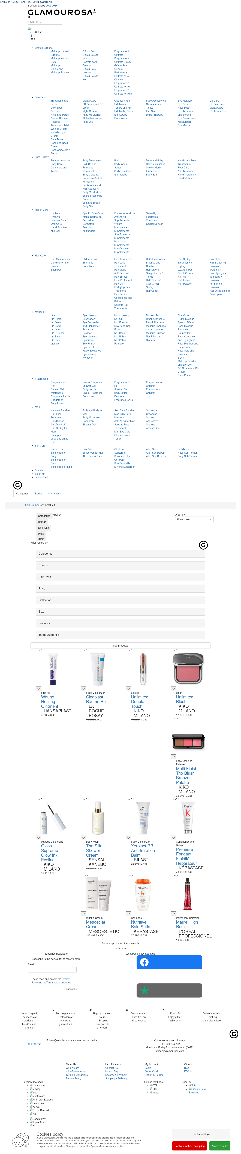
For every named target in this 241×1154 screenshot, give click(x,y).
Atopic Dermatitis (92, 216)
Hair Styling (184, 259)
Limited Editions (44, 47)
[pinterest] (35, 1044)
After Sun (151, 449)
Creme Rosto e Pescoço (59, 119)
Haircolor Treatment (215, 267)
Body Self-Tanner (187, 456)
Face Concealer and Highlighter (187, 338)
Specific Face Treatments (121, 426)
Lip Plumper (57, 333)
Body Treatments (92, 160)
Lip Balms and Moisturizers (217, 105)
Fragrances (41, 378)
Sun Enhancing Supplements (122, 236)
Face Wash (120, 118)
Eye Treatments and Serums (186, 112)
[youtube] (29, 1044)
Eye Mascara (90, 336)
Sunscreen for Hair (93, 452)
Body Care (57, 164)
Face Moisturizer (92, 114)
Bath (116, 160)
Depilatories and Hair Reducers (92, 186)
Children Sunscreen (120, 450)
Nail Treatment (186, 171)
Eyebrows (88, 340)
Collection (45, 600)
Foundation (184, 333)
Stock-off (39, 473)
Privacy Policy (73, 1078)
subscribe (71, 989)
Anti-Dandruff (121, 273)
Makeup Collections (57, 67)
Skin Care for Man (124, 410)
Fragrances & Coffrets (121, 53)
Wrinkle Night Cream (58, 133)
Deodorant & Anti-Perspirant (93, 179)
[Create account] (31, 35)
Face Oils (88, 121)
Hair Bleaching (218, 262)
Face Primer (185, 375)
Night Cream (90, 111)
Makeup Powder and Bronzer (187, 362)
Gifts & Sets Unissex (89, 70)
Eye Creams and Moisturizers (187, 119)
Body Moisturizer (92, 192)
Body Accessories (61, 160)
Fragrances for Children (154, 383)
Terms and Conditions (58, 982)
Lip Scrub (56, 326)
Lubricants (152, 216)
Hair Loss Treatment (120, 264)
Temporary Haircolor (216, 278)
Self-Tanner (184, 449)
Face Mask (57, 139)
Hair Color (215, 259)
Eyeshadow (89, 319)
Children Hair (90, 259)
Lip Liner (56, 329)
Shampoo (56, 269)
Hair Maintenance (61, 259)
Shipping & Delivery (116, 1078)
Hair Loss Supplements (121, 243)
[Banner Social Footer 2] (169, 990)
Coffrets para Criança (90, 63)
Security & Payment (116, 1075)
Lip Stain (56, 340)
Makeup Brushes (155, 333)
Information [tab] (54, 493)
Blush (181, 357)
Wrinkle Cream (59, 128)
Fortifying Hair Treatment (122, 288)
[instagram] (32, 1044)
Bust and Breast (91, 202)
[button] (194, 519)
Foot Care (183, 167)
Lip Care (214, 100)
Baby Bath (152, 174)
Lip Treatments (218, 111)
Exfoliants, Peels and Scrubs (123, 112)
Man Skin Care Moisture (122, 415)
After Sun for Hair (92, 456)
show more (120, 948)
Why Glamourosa (75, 1071)
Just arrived (41, 477)
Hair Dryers (152, 269)
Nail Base (119, 333)
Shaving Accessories (152, 426)
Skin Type (43, 527)
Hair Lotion (184, 280)
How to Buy (111, 1071)
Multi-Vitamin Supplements (121, 250)
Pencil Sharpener (155, 322)
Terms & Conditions (77, 1075)
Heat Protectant (123, 280)
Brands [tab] (38, 493)
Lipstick (55, 343)
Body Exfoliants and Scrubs (122, 172)
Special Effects (186, 322)
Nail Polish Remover (120, 341)
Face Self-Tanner (187, 452)
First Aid (55, 216)
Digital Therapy (154, 114)
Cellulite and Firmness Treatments (89, 167)
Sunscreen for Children (122, 457)
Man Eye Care (122, 431)
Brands (39, 470)
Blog (186, 1068)
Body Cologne (90, 174)
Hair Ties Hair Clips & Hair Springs (153, 283)
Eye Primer (89, 343)
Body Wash (120, 164)
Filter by (40, 538)
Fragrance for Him (61, 396)
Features (44, 623)
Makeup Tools (154, 315)
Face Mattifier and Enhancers (188, 345)
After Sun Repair (155, 452)
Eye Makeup (185, 100)
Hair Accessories (155, 259)
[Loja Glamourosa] (120, 12)
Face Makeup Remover (185, 327)
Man (37, 407)
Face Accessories (156, 100)
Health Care (41, 209)
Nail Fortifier (121, 322)
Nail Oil (118, 319)
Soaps (117, 167)
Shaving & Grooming (151, 412)
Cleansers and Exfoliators (122, 102)
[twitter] (39, 1044)
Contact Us (111, 1068)
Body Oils (88, 206)
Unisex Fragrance (93, 382)
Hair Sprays (120, 276)
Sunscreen (57, 449)
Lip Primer (56, 319)
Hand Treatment (187, 174)
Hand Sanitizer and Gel (59, 229)
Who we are (72, 1068)
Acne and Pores (60, 114)
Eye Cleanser (185, 104)
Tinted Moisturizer (93, 118)
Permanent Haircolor (216, 285)
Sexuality (151, 213)
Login (148, 1068)
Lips (53, 315)
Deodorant (57, 400)
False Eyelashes (92, 350)
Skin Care (40, 97)
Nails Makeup (121, 315)
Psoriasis (88, 227)
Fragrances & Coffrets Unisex (122, 60)
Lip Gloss (56, 322)
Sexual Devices (154, 223)
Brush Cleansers (155, 319)
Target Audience (49, 635)
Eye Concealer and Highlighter (91, 324)
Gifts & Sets (89, 51)
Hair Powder (185, 283)
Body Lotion (57, 403)
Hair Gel (182, 276)
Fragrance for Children (153, 390)
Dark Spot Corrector (56, 109)
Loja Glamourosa (34, 505)
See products (120, 645)
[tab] (120, 554)
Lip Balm (56, 336)
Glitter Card (151, 1071)
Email (31, 964)
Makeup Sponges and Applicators (156, 327)
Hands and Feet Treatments (187, 162)
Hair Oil (118, 283)
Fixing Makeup (186, 319)
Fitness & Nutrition (124, 213)
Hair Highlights (218, 273)
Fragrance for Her (124, 400)
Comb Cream (185, 273)
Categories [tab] (22, 493)
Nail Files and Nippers (153, 338)
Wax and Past (185, 269)
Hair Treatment (122, 259)
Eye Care (151, 111)
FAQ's (187, 1071)
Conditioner (89, 266)
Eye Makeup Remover (90, 355)
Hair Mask (120, 269)
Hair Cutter (152, 290)
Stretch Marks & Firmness (155, 169)
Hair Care (40, 255)
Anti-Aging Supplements (121, 218)
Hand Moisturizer (187, 178)
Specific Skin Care (93, 213)
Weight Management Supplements (121, 227)
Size (41, 611)
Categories (44, 516)
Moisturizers (89, 100)
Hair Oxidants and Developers (220, 292)
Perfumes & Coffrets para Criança (121, 76)
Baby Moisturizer (155, 164)
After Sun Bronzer (156, 456)
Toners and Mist (60, 125)
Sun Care (40, 445)
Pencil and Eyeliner (88, 331)
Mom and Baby (154, 160)
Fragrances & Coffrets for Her (122, 84)
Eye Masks (184, 125)
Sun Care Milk (122, 463)
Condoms (151, 220)
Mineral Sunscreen (124, 466)
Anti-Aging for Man (124, 421)
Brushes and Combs (153, 264)
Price (41, 533)
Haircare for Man (60, 410)
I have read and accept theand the (51, 980)
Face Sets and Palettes (186, 352)
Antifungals (89, 231)
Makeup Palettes (60, 72)
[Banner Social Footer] (169, 962)
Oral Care (56, 223)
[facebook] (37, 1044)
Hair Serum (120, 294)
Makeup (39, 311)
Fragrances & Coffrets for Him (123, 91)
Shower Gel (57, 389)
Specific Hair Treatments (121, 306)
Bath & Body (42, 157)
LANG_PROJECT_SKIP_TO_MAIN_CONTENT (26, 2)
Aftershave (57, 392)
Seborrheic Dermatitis (89, 221)
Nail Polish (120, 336)
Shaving (150, 417)
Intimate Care (58, 220)
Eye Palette (89, 347)
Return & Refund (154, 1075)
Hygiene (55, 213)
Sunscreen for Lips (61, 466)
